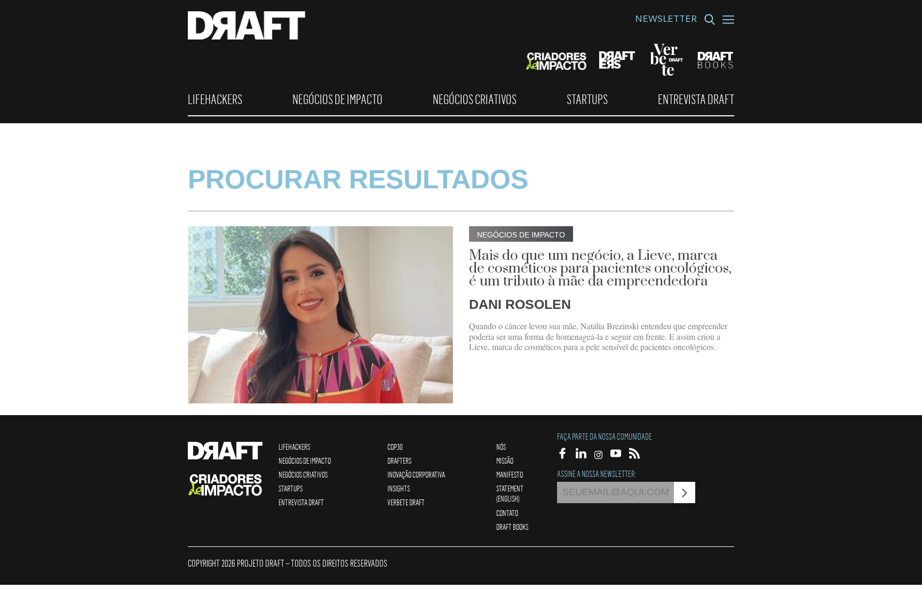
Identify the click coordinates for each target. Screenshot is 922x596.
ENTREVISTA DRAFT (696, 99)
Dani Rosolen (520, 304)
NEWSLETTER (666, 20)
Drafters (399, 460)
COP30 (395, 446)
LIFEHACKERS (215, 99)
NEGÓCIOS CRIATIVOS (474, 99)
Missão (504, 460)
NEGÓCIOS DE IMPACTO (337, 99)
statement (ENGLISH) (509, 493)
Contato (507, 513)
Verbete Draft (406, 502)
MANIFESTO (509, 474)
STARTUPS (587, 99)
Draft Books (512, 526)
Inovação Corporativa (416, 474)
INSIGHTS (398, 488)
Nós (501, 446)
